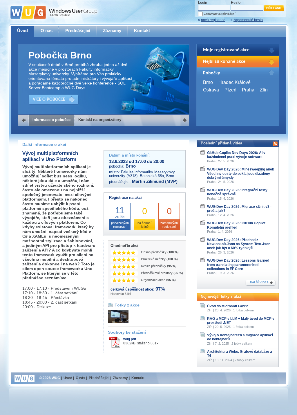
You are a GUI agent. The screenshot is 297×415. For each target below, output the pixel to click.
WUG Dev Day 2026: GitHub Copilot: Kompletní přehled (237, 225)
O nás (46, 30)
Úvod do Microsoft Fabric (228, 306)
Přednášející (77, 30)
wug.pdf (129, 339)
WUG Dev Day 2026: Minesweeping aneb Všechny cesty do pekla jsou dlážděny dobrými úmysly (240, 173)
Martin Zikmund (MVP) (155, 181)
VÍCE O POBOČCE (49, 99)
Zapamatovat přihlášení (220, 13)
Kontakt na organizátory (99, 119)
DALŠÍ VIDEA (259, 282)
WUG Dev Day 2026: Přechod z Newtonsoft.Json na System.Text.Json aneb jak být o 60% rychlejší (238, 244)
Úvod (22, 30)
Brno (208, 82)
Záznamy (112, 30)
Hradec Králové (234, 82)
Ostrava (211, 89)
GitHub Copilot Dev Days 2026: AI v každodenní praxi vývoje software (236, 155)
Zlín (264, 89)
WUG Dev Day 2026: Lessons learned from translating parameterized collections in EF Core (238, 264)
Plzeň (230, 89)
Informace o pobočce (51, 119)
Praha (248, 89)
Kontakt (142, 30)
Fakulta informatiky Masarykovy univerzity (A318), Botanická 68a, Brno (142, 174)
